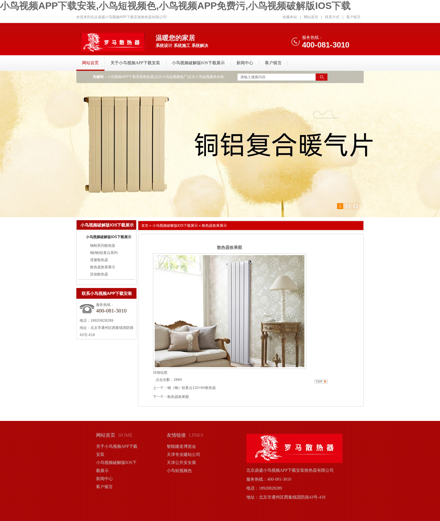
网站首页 (311, 17)
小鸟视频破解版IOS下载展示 (108, 237)
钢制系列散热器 (102, 245)
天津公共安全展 (181, 462)
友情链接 (176, 435)
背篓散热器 (99, 260)
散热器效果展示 (102, 267)
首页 (144, 225)
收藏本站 (290, 17)
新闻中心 (104, 478)
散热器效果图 (178, 397)
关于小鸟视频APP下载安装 (116, 450)
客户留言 (353, 17)
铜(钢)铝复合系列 (104, 253)
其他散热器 (99, 274)
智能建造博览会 (181, 446)
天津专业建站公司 (183, 454)
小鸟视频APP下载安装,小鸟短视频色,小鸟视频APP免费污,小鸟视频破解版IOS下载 (175, 5)
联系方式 (332, 17)
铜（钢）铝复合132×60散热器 (191, 388)
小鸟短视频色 (179, 470)
